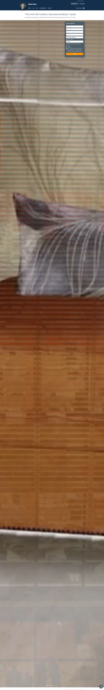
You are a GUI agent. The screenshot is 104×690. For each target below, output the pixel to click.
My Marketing (43, 8)
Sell (37, 8)
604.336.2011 (79, 8)
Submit (74, 53)
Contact (49, 8)
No (70, 47)
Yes (67, 47)
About (29, 8)
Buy (33, 8)
